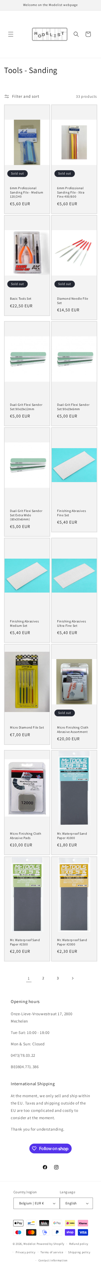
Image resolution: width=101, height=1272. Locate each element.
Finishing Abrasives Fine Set (71, 513)
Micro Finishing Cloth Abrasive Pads (25, 835)
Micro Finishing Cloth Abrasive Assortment (72, 729)
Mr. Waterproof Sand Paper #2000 (72, 942)
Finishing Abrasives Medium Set (24, 623)
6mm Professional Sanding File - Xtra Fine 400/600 (70, 192)
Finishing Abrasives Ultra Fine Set (71, 623)
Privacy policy (26, 1252)
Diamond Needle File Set (72, 300)
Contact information (53, 1260)
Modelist (29, 1244)
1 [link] (29, 978)
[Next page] (72, 978)
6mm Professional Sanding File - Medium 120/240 (26, 192)
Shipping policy (79, 1252)
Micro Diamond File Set (27, 727)
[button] (11, 34)
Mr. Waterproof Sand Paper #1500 (25, 942)
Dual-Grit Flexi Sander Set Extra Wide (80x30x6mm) (26, 515)
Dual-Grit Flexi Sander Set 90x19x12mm (26, 407)
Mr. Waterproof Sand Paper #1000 (72, 835)
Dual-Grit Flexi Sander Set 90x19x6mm (73, 407)
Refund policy (78, 1244)
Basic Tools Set (21, 298)
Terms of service (51, 1252)
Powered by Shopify (50, 1244)
